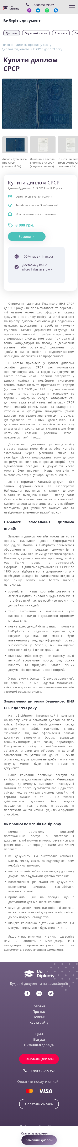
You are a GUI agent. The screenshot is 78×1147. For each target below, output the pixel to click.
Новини (39, 1017)
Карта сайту (39, 1022)
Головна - (8, 45)
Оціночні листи (36, 33)
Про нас (39, 1011)
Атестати (60, 33)
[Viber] (29, 10)
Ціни (39, 1034)
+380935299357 (42, 1071)
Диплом (11, 33)
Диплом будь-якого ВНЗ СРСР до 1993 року (32, 49)
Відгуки (39, 1039)
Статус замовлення (35, 1133)
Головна (39, 1006)
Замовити (27, 236)
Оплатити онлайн (39, 1104)
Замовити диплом (39, 1059)
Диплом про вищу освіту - (34, 45)
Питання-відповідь (39, 1045)
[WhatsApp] (47, 10)
